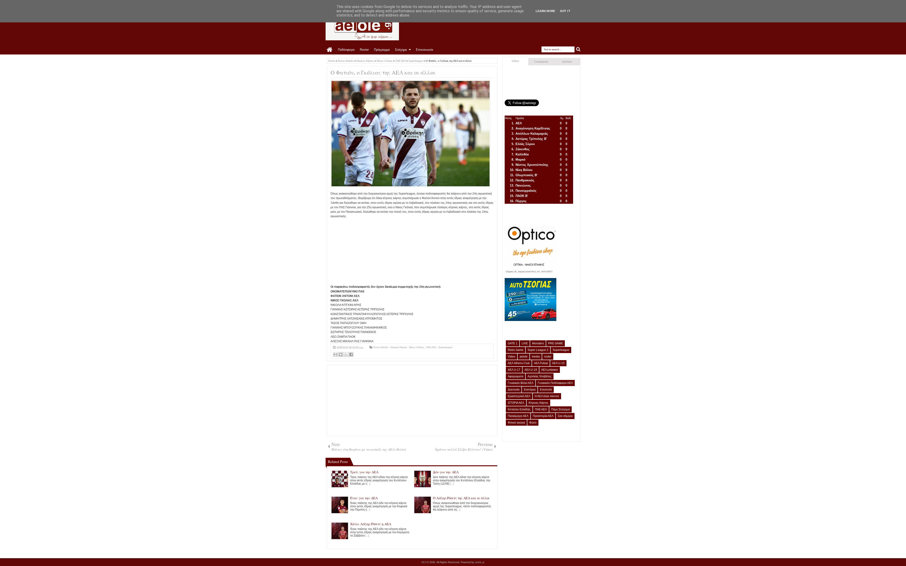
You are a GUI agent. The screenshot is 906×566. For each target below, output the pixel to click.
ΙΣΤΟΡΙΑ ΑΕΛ (516, 402)
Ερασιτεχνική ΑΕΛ (519, 396)
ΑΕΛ (424, 562)
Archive (567, 61)
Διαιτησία (514, 389)
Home (329, 49)
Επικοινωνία (424, 49)
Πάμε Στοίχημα (560, 409)
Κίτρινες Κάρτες (399, 347)
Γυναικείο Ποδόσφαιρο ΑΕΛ (555, 383)
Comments (541, 61)
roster (547, 356)
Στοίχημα (401, 49)
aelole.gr (480, 562)
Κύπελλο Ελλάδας (519, 409)
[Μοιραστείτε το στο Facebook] (351, 354)
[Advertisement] (412, 252)
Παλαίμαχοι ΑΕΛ (518, 416)
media (536, 356)
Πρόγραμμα (382, 49)
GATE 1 (512, 343)
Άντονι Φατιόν (381, 347)
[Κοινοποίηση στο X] (346, 354)
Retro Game (515, 350)
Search (578, 49)
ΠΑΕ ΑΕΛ (431, 347)
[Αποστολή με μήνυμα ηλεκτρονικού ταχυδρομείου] (335, 354)
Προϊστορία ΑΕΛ (543, 416)
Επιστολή (546, 389)
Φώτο (533, 422)
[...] (368, 483)
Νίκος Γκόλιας (417, 347)
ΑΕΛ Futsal (541, 363)
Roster (364, 49)
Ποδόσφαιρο (346, 49)
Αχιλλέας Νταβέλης (540, 376)
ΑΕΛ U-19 (530, 369)
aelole (524, 356)
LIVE (525, 343)
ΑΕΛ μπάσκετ (549, 369)
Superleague (445, 347)
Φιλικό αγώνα (516, 422)
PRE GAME (555, 343)
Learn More (545, 11)
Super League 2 (538, 350)
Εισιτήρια (530, 389)
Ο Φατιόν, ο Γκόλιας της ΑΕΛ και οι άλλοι (383, 72)
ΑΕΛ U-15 (558, 363)
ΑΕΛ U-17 (514, 369)
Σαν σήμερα (565, 416)
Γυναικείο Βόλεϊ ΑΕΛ (520, 383)
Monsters (538, 343)
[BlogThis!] (340, 354)
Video (515, 61)
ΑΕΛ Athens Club (519, 363)
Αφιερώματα (515, 376)
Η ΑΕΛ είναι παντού (547, 396)
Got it (565, 11)
